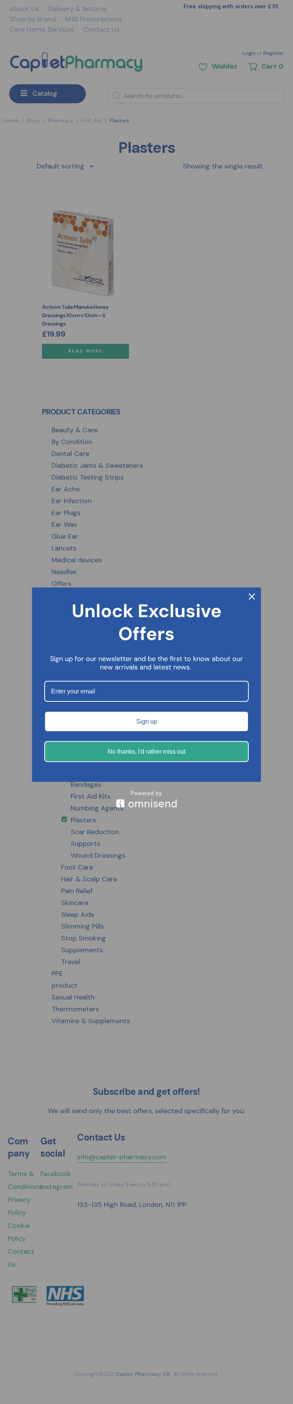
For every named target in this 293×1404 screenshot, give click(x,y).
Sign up (146, 721)
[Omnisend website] (146, 799)
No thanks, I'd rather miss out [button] (146, 751)
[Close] (252, 596)
